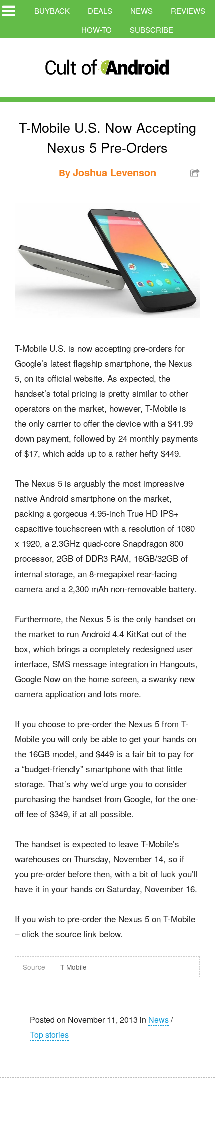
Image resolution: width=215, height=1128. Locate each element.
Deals (100, 10)
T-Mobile (73, 967)
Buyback (52, 10)
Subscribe (152, 29)
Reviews (188, 10)
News (141, 10)
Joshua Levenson (114, 172)
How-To (97, 29)
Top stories (49, 1034)
